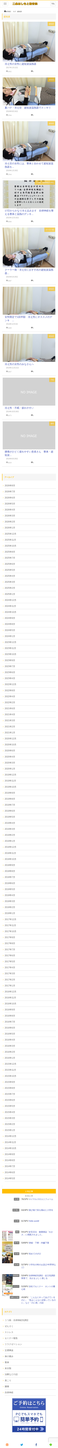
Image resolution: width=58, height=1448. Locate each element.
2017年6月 (10, 955)
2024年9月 (10, 618)
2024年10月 (10, 612)
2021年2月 (10, 726)
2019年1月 (10, 841)
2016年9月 (10, 1009)
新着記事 (29, 1196)
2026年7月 (10, 491)
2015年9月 (10, 1082)
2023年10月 (10, 654)
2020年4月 (10, 757)
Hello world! (34, 1221)
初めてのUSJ (35, 1253)
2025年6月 (10, 564)
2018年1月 (10, 913)
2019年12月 (10, 775)
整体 (17, 1232)
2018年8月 (10, 871)
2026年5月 (10, 504)
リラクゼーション (13, 1344)
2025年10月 (10, 546)
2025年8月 (10, 552)
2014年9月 (10, 1154)
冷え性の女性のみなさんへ (19, 364)
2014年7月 (10, 1166)
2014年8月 (10, 1160)
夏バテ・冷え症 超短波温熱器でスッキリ (28, 107)
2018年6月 (10, 883)
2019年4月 (10, 823)
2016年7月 (10, 1022)
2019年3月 (10, 829)
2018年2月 (10, 907)
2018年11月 (10, 853)
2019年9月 (10, 793)
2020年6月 (10, 750)
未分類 (17, 1199)
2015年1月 (10, 1130)
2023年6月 (10, 672)
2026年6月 (10, 498)
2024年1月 (10, 636)
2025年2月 (10, 588)
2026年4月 (10, 510)
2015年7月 (10, 1094)
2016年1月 (10, 1058)
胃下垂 (17, 1242)
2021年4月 (10, 714)
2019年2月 (10, 835)
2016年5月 (10, 1034)
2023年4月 (10, 678)
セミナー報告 (11, 1338)
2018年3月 (10, 901)
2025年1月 (10, 594)
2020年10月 (10, 744)
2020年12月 (10, 738)
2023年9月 (10, 660)
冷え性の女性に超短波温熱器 (22, 64)
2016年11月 (10, 997)
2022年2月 (10, 702)
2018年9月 (10, 865)
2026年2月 (10, 522)
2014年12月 (10, 1136)
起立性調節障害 (14, 1275)
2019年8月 (10, 799)
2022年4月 (10, 696)
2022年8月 (10, 690)
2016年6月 (10, 1028)
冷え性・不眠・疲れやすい (19, 408)
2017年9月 (10, 937)
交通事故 (9, 1350)
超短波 (51, 24)
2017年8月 (10, 943)
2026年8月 (10, 485)
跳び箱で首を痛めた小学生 (41, 1210)
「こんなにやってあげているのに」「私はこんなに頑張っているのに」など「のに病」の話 (38, 1300)
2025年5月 (10, 570)
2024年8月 (10, 624)
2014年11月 (10, 1142)
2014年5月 (10, 1178)
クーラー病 (50, 230)
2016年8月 (10, 1016)
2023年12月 (10, 642)
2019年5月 (10, 817)
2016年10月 (10, 1003)
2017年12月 (10, 919)
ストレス (16, 1286)
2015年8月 (10, 1088)
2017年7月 (10, 949)
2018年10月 (10, 859)
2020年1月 (10, 769)
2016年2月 (10, 1052)
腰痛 (52, 424)
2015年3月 (10, 1118)
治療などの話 (15, 1297)
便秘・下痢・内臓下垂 (39, 1243)
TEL (53, 4)
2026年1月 (10, 528)
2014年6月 (10, 1172)
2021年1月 (10, 732)
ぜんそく (9, 1326)
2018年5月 (10, 889)
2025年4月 (10, 576)
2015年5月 (10, 1106)
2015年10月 (10, 1076)
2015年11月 (10, 1070)
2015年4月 (10, 1112)
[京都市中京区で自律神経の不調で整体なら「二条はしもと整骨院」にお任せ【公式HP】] (24, 3)
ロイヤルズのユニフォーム (41, 1199)
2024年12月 (10, 600)
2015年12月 (10, 1064)
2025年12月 (10, 534)
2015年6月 (10, 1100)
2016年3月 (10, 1046)
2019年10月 (10, 787)
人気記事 (29, 1191)
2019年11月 (10, 781)
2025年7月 (10, 558)
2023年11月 (10, 648)
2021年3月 (10, 720)
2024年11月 (10, 606)
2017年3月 (10, 973)
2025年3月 (10, 582)
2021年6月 (10, 708)
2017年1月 (10, 985)
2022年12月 (10, 684)
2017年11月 (10, 925)
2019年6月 (10, 811)
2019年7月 (10, 805)
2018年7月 (10, 877)
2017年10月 (10, 931)
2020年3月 (10, 763)
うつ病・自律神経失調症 (45, 183)
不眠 (52, 380)
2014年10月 (10, 1148)
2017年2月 (10, 979)
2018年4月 (10, 895)
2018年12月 (10, 847)
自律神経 (9, 1392)
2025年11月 (10, 540)
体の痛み (9, 1356)
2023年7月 (10, 666)
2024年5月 (10, 630)
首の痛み (16, 1210)
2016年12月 (10, 991)
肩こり (8, 1380)
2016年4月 (10, 1040)
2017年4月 (10, 967)
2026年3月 (10, 516)
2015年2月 (10, 1124)
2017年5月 (10, 961)
